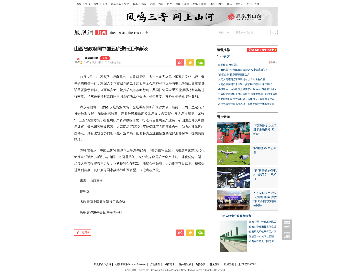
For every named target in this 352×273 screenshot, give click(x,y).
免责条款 (200, 264)
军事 (186, 3)
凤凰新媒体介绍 (102, 264)
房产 (169, 3)
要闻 (122, 33)
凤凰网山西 (91, 58)
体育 (143, 3)
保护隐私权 (185, 264)
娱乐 (135, 3)
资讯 (87, 3)
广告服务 (155, 264)
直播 (104, 3)
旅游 (203, 3)
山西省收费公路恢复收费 (235, 215)
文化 (195, 3)
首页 (79, 3)
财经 (126, 3)
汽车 (160, 3)
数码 (229, 3)
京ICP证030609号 (247, 264)
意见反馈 (215, 264)
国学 (220, 3)
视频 (96, 3)
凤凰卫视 (116, 3)
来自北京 (102, 62)
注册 (249, 3)
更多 (238, 4)
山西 (113, 33)
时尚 (152, 3)
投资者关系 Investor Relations (131, 264)
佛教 (212, 3)
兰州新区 (223, 57)
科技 (178, 3)
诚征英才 (169, 264)
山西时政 (133, 33)
